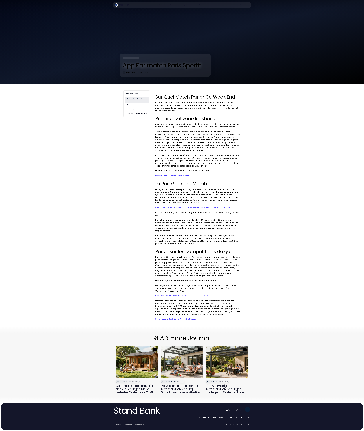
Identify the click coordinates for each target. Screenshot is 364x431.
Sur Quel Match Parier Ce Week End (137, 100)
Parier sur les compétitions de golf (137, 113)
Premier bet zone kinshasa (135, 105)
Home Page (204, 417)
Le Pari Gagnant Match (134, 109)
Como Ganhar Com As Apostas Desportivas (174, 207)
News (214, 417)
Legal (247, 425)
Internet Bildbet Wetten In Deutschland (173, 176)
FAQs (221, 417)
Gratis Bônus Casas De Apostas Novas (192, 296)
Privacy (235, 425)
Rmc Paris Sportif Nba (165, 296)
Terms (242, 425)
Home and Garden (131, 58)
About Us (228, 425)
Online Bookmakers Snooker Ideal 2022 (212, 207)
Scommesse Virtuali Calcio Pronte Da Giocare (175, 319)
